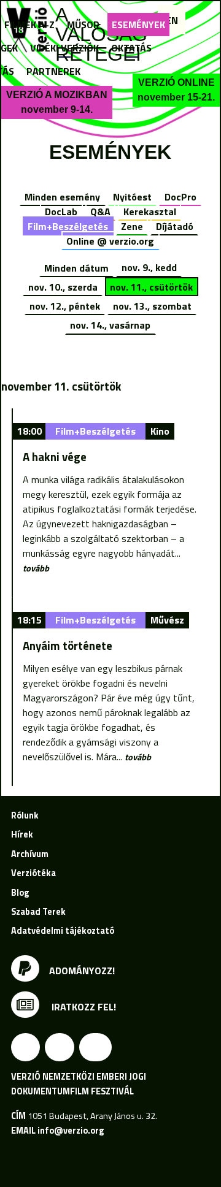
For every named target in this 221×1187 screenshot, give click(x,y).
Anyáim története (67, 645)
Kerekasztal (149, 211)
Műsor (83, 24)
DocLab (61, 211)
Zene (132, 226)
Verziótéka (33, 873)
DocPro (180, 196)
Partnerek (53, 71)
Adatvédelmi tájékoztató (62, 930)
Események (138, 24)
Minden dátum (76, 267)
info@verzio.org (70, 1130)
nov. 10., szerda (63, 287)
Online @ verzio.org (110, 241)
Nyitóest (132, 196)
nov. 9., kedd (149, 267)
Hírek (22, 834)
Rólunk (25, 815)
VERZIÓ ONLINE (176, 89)
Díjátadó (174, 226)
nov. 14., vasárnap (110, 325)
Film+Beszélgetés (68, 226)
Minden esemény (62, 196)
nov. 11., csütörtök (151, 287)
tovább (36, 568)
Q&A (100, 211)
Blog (20, 892)
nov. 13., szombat (152, 306)
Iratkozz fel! (82, 1006)
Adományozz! (82, 970)
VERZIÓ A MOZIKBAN (56, 102)
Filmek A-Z (29, 24)
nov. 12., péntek (64, 306)
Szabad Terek (38, 911)
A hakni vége (55, 456)
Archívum (29, 854)
